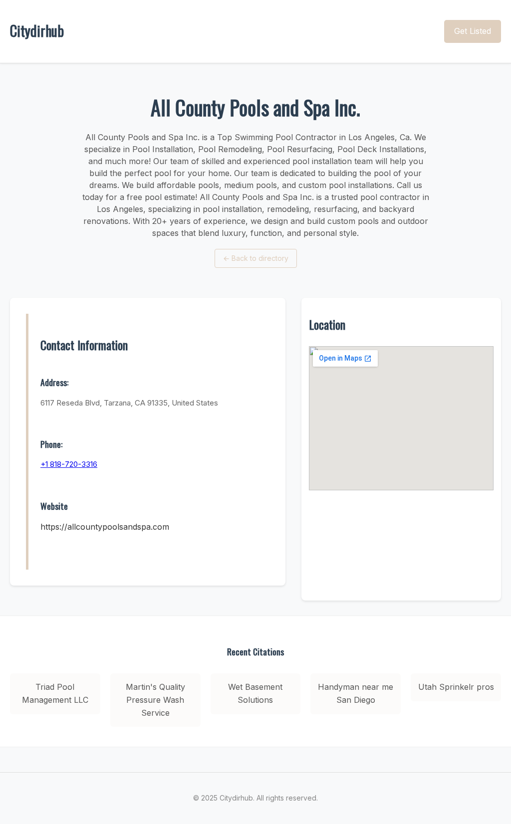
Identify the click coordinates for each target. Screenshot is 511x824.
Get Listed (472, 31)
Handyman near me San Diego (355, 693)
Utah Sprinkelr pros (456, 687)
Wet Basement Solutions (255, 693)
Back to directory (255, 258)
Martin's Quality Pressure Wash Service (155, 699)
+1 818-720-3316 (68, 464)
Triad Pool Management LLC (55, 693)
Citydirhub (37, 30)
